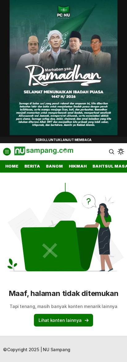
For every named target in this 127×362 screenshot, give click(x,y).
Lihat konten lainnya (60, 320)
